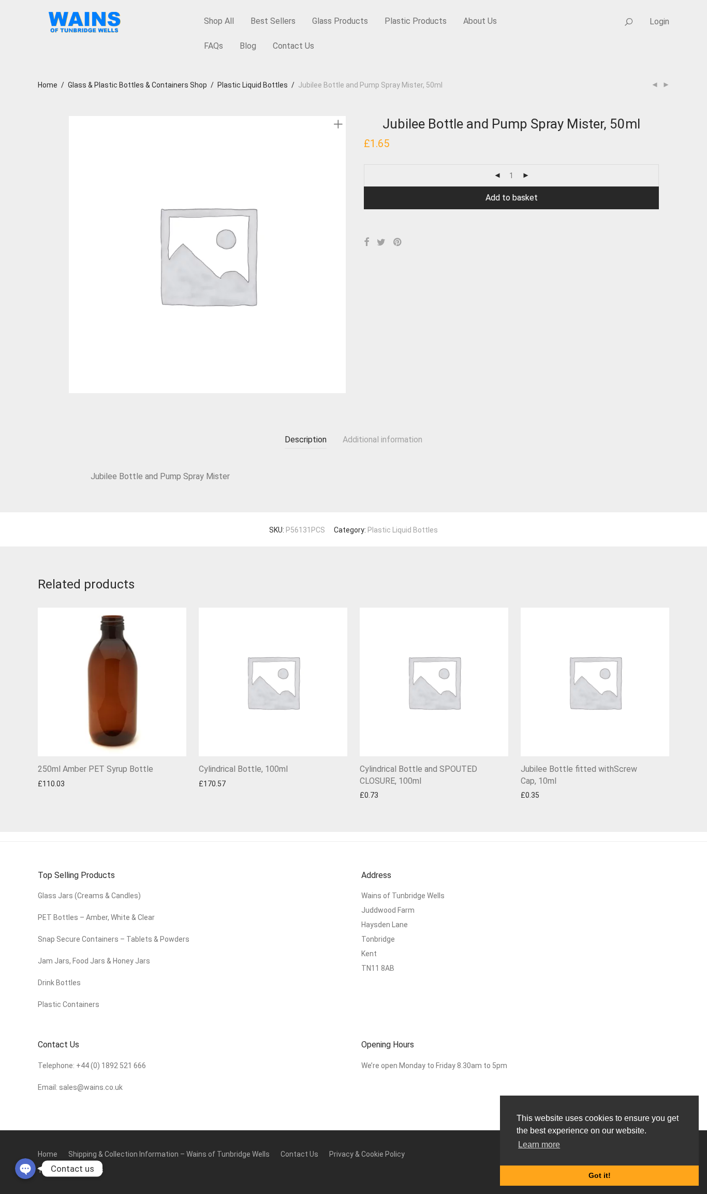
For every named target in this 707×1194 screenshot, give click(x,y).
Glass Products (340, 21)
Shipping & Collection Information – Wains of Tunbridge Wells (169, 1154)
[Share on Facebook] (366, 242)
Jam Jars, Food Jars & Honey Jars (94, 961)
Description (306, 439)
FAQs (213, 46)
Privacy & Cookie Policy (367, 1154)
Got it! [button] (599, 1175)
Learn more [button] (539, 1144)
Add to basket (511, 198)
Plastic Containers (68, 1004)
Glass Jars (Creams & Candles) (89, 895)
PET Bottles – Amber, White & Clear (97, 917)
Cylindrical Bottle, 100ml (243, 769)
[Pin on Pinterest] (398, 242)
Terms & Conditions (71, 1170)
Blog (248, 46)
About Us (480, 21)
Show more (51, 784)
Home (47, 85)
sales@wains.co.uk (91, 1087)
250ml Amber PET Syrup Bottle (95, 769)
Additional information (382, 439)
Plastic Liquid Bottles (252, 85)
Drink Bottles (59, 983)
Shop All (219, 21)
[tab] (305, 440)
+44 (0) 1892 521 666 (111, 1065)
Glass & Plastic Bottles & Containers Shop (137, 85)
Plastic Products (416, 21)
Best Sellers (273, 21)
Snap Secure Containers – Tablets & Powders (113, 939)
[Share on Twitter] (381, 242)
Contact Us (293, 46)
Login (659, 21)
